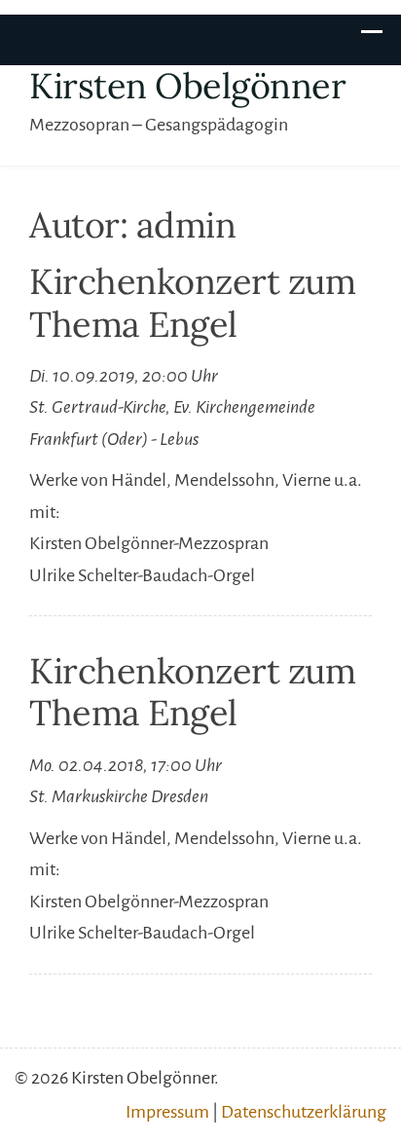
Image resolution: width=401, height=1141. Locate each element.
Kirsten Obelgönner (187, 85)
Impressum (167, 1112)
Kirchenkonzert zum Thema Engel (192, 302)
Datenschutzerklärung (303, 1112)
